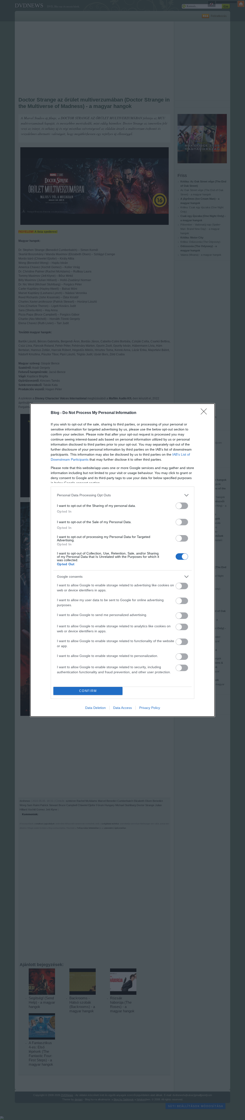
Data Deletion (95, 708)
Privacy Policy (149, 708)
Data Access (122, 708)
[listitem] (122, 495)
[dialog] (122, 560)
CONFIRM (88, 691)
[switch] (182, 506)
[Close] (205, 413)
